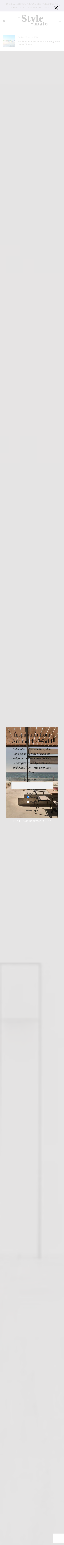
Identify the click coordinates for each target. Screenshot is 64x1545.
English (34, 802)
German (33, 797)
